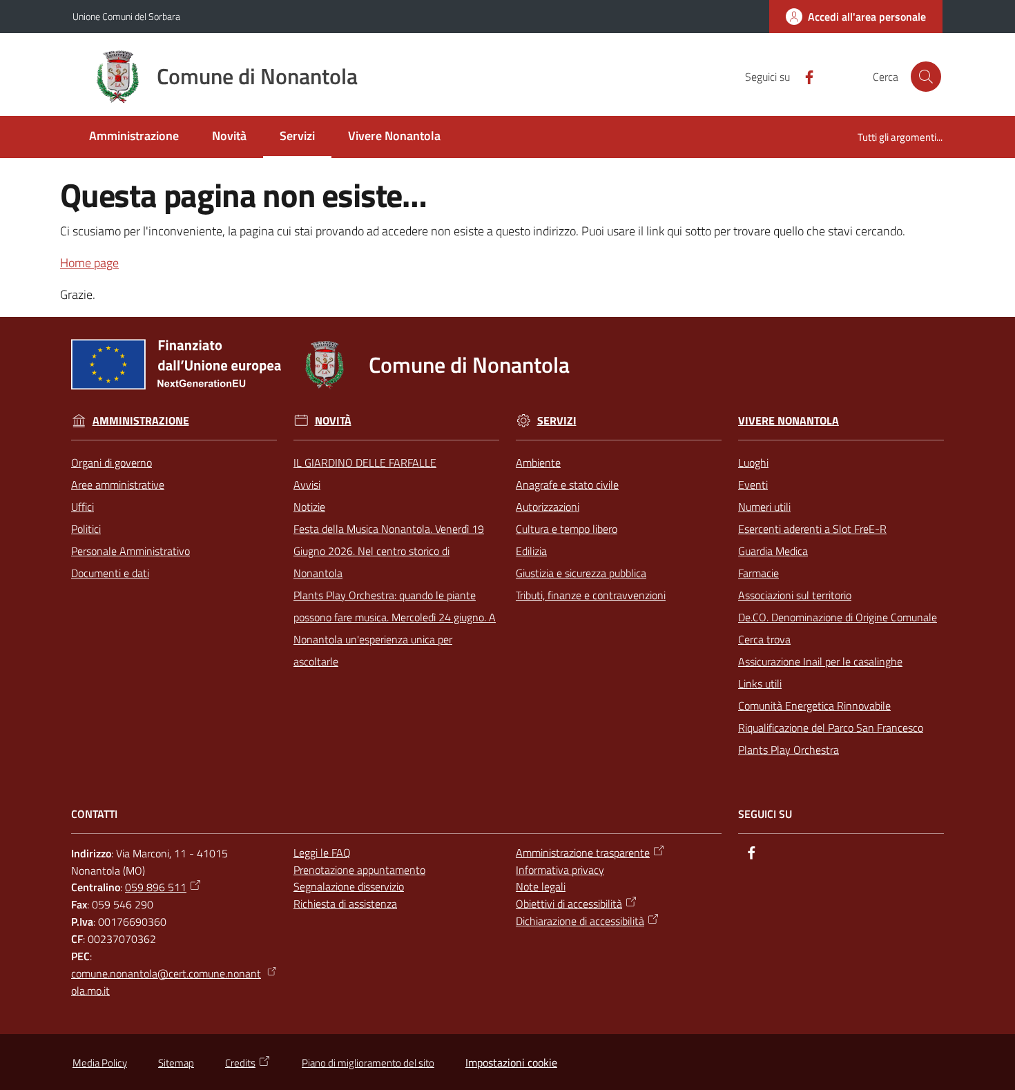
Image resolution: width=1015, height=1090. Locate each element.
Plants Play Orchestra (788, 749)
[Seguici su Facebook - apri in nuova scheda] (804, 76)
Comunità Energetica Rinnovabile (814, 705)
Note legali (541, 886)
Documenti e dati (110, 573)
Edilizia (531, 551)
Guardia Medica (773, 551)
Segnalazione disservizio (348, 886)
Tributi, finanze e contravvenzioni (591, 595)
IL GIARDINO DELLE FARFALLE (364, 462)
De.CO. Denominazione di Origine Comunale (837, 617)
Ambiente (538, 462)
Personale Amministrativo (130, 551)
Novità (333, 421)
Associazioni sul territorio (794, 595)
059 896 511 (155, 887)
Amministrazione (141, 421)
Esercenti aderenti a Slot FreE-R (812, 528)
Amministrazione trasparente (583, 852)
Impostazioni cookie (511, 1062)
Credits (240, 1063)
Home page (89, 262)
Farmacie (758, 573)
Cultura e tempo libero (566, 528)
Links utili (760, 683)
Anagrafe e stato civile (567, 484)
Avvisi (306, 484)
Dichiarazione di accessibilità (580, 921)
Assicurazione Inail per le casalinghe (820, 661)
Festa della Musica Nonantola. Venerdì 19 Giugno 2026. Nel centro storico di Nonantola (388, 550)
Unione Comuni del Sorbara (126, 16)
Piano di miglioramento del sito (368, 1063)
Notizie (309, 506)
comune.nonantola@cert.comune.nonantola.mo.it (166, 982)
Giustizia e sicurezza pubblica (581, 573)
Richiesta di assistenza (345, 903)
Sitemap (176, 1063)
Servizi (557, 421)
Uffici (82, 506)
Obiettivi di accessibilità (569, 903)
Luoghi (753, 462)
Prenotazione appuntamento (359, 870)
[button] (925, 76)
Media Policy (99, 1063)
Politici (86, 528)
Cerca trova (764, 639)
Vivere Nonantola (788, 421)
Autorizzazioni (547, 506)
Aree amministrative (117, 484)
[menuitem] (133, 137)
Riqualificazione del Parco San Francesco (830, 727)
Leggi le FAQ (322, 852)
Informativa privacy (560, 870)
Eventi (753, 484)
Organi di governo (111, 462)
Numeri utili (764, 506)
